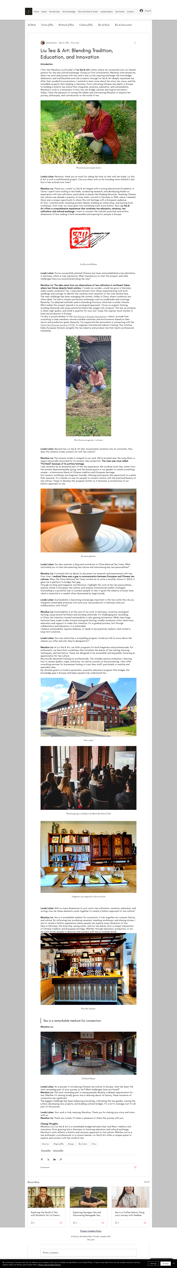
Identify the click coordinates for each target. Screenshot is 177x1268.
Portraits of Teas (66, 24)
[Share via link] (61, 1159)
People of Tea (59, 1144)
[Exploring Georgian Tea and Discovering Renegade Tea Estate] (88, 1197)
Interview (45, 1144)
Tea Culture (82, 1144)
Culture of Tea (86, 24)
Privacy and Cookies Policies (49, 1265)
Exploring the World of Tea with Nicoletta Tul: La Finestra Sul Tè (46, 1214)
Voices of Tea (47, 24)
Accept (166, 1263)
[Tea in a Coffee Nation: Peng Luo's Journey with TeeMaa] (130, 1197)
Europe (71, 1144)
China (94, 1144)
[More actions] (134, 42)
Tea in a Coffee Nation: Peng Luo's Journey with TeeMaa (129, 1214)
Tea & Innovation (123, 24)
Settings (153, 1263)
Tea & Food (103, 24)
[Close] (173, 1263)
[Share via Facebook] (42, 1159)
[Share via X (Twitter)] (48, 1159)
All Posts (32, 24)
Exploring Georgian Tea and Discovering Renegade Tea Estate (87, 1214)
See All (146, 1182)
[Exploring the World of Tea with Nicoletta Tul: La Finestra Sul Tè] (46, 1197)
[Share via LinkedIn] (54, 1159)
